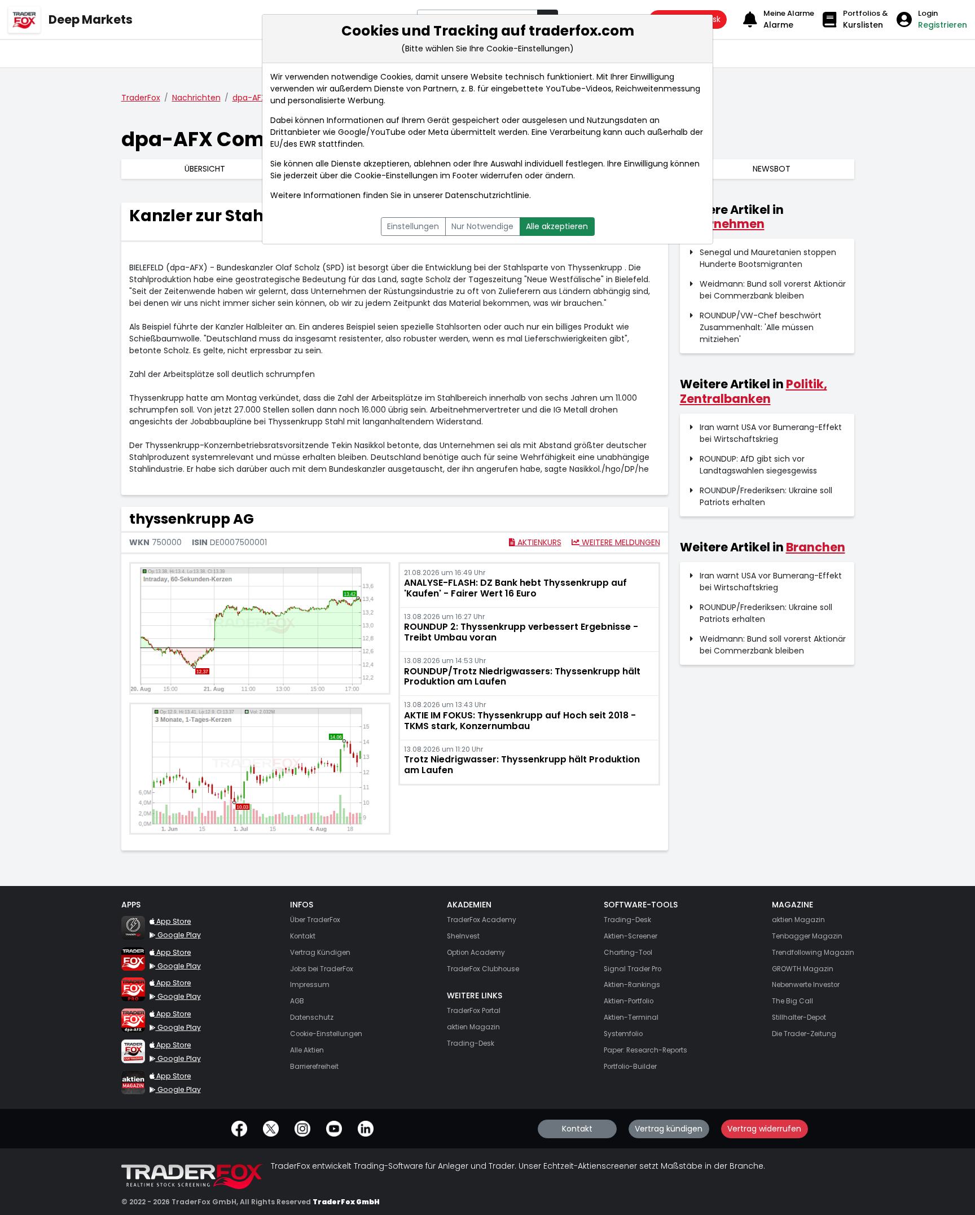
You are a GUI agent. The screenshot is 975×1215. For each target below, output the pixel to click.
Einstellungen (413, 226)
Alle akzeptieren (557, 226)
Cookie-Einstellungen (396, 175)
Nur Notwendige (482, 226)
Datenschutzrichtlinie (487, 195)
